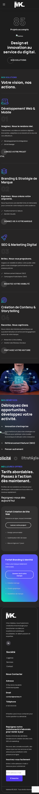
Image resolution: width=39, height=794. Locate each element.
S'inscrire (14, 778)
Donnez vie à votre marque (19, 575)
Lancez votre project (18, 525)
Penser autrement (14, 449)
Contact (9, 666)
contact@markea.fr (14, 697)
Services (9, 662)
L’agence (9, 658)
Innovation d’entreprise (16, 426)
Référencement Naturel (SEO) (20, 443)
